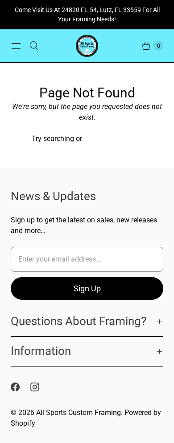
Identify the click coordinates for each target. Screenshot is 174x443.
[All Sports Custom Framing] (87, 46)
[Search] (34, 45)
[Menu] (16, 45)
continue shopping (113, 138)
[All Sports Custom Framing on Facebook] (20, 387)
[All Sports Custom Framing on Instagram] (40, 387)
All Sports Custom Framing (78, 412)
